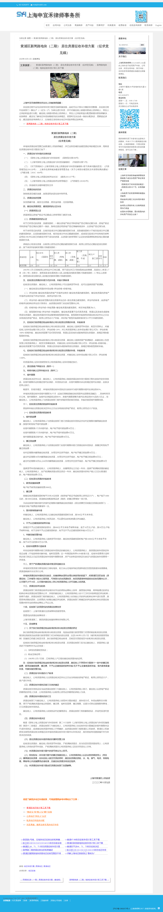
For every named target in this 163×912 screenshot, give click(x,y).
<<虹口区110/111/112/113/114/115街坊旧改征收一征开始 (41, 843)
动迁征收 (31, 871)
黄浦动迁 (47, 866)
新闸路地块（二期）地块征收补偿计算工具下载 (89, 880)
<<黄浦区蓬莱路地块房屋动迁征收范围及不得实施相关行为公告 (41, 853)
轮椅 (25, 900)
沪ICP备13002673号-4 (121, 909)
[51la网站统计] (159, 909)
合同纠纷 (57, 25)
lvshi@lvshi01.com (39, 5)
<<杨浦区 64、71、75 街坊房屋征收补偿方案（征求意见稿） (40, 846)
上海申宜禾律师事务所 (53, 15)
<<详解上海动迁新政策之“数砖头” (80, 853)
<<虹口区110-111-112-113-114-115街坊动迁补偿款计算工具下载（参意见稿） (85, 850)
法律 (66, 900)
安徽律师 (44, 900)
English (158, 25)
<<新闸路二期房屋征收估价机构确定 (37, 850)
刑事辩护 (101, 25)
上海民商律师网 (125, 63)
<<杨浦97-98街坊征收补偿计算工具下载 (82, 839)
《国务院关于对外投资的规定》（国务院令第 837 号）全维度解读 (132, 187)
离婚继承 (79, 25)
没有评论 (36, 59)
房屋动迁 (39, 866)
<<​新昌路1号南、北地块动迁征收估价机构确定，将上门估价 (40, 839)
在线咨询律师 (135, 25)
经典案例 (112, 25)
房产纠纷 (90, 25)
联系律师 (148, 25)
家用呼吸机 (34, 900)
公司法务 (68, 25)
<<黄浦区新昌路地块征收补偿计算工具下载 (84, 843)
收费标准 (123, 25)
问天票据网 (16, 900)
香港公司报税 (56, 900)
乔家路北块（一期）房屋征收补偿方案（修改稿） (41, 880)
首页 (48, 25)
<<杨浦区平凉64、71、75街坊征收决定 (82, 846)
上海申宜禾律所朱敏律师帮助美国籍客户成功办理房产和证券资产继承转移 (132, 178)
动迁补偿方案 (29, 866)
